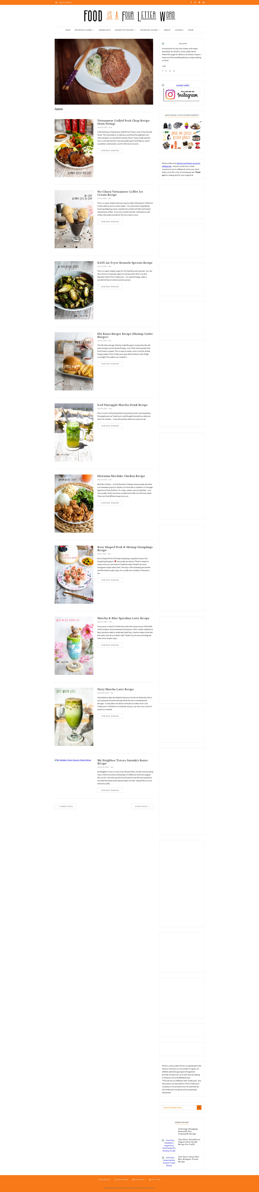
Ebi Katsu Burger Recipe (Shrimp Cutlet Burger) (125, 335)
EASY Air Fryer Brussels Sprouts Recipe (125, 262)
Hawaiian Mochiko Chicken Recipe (121, 476)
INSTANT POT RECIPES (124, 30)
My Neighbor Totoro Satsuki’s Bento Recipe (122, 762)
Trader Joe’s (105, 30)
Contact (179, 30)
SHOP (68, 30)
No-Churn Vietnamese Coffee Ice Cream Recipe (120, 193)
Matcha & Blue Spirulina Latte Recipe (123, 618)
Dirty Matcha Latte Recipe (115, 689)
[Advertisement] (175, 201)
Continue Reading (110, 151)
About (167, 30)
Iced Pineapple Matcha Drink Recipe (122, 405)
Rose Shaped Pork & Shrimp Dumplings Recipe (125, 549)
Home (191, 30)
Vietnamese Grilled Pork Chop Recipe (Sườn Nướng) (123, 122)
